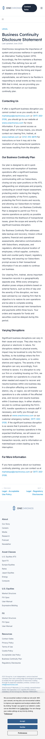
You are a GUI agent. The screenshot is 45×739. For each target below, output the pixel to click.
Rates (4, 569)
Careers (5, 528)
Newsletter (6, 544)
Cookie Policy (7, 651)
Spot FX (5, 561)
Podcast (5, 540)
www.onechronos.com (12, 123)
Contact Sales (27, 8)
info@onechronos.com (10, 685)
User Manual (7, 601)
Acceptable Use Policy (11, 655)
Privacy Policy (8, 643)
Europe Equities (8, 565)
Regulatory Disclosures (11, 663)
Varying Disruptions (13, 330)
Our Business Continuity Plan (18, 157)
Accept (22, 721)
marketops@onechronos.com (16, 116)
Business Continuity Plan (12, 659)
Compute (6, 581)
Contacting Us (10, 101)
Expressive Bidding (10, 605)
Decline (22, 727)
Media (4, 532)
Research (6, 536)
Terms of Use (7, 647)
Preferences (22, 733)
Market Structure (9, 593)
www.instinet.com (10, 137)
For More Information (14, 457)
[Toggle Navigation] (42, 8)
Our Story (6, 524)
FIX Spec (6, 597)
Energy (5, 577)
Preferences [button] (8, 714)
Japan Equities (8, 573)
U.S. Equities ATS (9, 557)
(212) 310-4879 (29, 137)
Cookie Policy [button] (24, 708)
